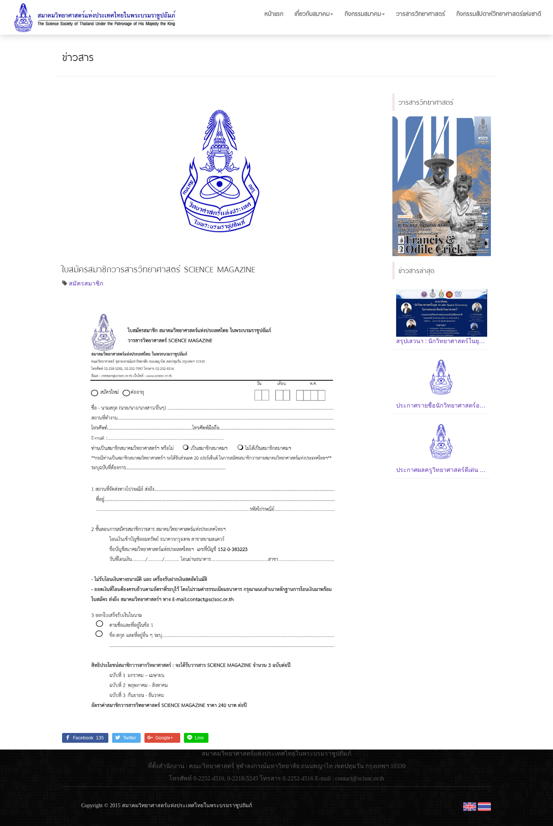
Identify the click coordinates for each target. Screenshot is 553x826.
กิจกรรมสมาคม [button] (363, 13)
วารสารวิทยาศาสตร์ (420, 13)
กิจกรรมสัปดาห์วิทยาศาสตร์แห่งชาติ (498, 13)
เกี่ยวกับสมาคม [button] (312, 13)
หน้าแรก (273, 13)
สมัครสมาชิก (86, 283)
